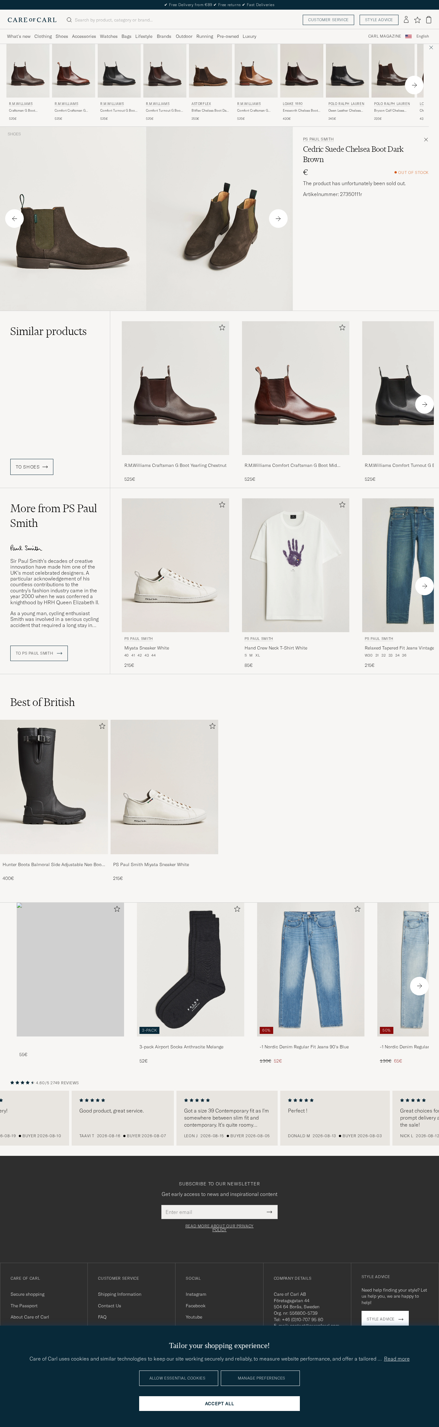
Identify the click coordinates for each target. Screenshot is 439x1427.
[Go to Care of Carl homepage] (32, 19)
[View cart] (429, 19)
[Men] (70, 969)
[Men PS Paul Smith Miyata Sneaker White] (165, 787)
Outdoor (184, 36)
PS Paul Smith (318, 139)
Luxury (249, 36)
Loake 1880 (293, 104)
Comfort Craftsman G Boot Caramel (252, 110)
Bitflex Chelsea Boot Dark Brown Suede (210, 110)
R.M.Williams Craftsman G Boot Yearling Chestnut (175, 465)
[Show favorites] (417, 20)
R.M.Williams (20, 104)
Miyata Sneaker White (146, 648)
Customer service (328, 19)
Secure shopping (27, 1294)
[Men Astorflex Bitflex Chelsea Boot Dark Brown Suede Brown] (210, 71)
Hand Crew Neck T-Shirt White (276, 648)
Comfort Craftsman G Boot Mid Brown (70, 110)
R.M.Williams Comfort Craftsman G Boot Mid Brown (291, 465)
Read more (397, 1359)
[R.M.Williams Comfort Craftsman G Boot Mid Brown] (295, 459)
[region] (219, 1118)
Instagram (196, 1294)
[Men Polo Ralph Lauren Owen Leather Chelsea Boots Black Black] (347, 71)
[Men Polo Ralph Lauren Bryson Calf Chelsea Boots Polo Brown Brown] (393, 71)
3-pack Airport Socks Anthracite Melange (181, 1047)
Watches (109, 36)
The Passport (24, 1306)
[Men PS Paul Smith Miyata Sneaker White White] (175, 565)
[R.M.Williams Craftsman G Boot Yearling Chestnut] (175, 459)
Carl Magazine (384, 36)
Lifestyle (143, 36)
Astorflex (201, 104)
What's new (19, 36)
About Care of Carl (30, 1317)
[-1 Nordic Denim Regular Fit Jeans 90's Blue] (310, 1040)
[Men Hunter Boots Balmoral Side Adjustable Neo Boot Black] (54, 787)
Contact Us (109, 1306)
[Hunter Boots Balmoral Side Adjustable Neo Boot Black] (54, 858)
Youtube (194, 1317)
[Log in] (406, 20)
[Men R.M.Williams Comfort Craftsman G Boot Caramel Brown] (256, 71)
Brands (164, 36)
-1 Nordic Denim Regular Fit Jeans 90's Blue (304, 1047)
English (423, 36)
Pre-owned (228, 36)
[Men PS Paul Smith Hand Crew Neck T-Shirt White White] (295, 565)
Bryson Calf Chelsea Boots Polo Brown (389, 110)
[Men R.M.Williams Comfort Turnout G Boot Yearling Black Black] (119, 71)
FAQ (102, 1317)
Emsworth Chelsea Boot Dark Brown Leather (300, 110)
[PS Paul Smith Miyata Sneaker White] (165, 858)
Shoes (62, 36)
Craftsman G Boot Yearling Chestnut (22, 110)
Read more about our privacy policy (219, 1228)
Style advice (379, 19)
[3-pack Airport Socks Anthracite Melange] (190, 1040)
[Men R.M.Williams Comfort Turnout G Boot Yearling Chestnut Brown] (164, 71)
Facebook (195, 1306)
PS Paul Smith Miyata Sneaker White (151, 864)
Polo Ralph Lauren (346, 104)
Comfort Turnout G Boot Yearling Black (118, 110)
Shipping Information (119, 1294)
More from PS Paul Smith (53, 516)
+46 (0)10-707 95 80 (302, 1319)
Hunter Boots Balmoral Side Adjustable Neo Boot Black (53, 865)
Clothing (43, 36)
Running (204, 36)
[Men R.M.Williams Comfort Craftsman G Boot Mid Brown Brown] (73, 71)
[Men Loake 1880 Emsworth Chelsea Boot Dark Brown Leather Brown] (301, 71)
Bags (126, 36)
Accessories (84, 36)
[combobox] (423, 36)
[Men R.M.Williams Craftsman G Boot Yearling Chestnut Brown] (27, 71)
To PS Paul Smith (35, 653)
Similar (48, 331)
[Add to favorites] (221, 328)
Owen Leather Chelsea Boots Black (344, 110)
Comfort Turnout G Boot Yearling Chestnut (164, 110)
